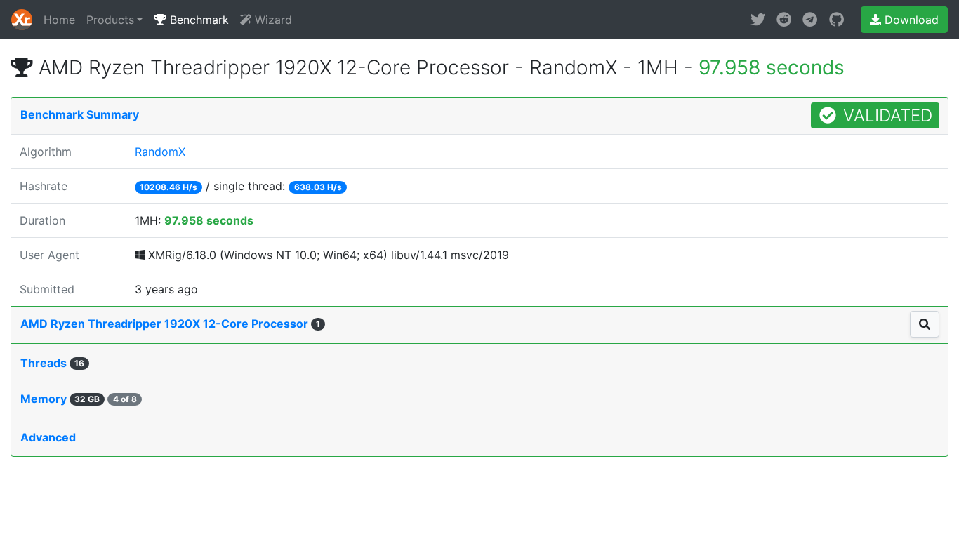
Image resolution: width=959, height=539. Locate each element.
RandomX (160, 152)
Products (110, 20)
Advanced (48, 437)
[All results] (924, 324)
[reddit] (784, 20)
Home (59, 20)
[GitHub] (836, 20)
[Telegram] (810, 20)
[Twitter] (758, 20)
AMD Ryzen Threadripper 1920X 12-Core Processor (170, 324)
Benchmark (197, 20)
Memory (78, 399)
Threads (52, 363)
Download (910, 20)
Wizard (271, 20)
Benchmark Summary (79, 114)
